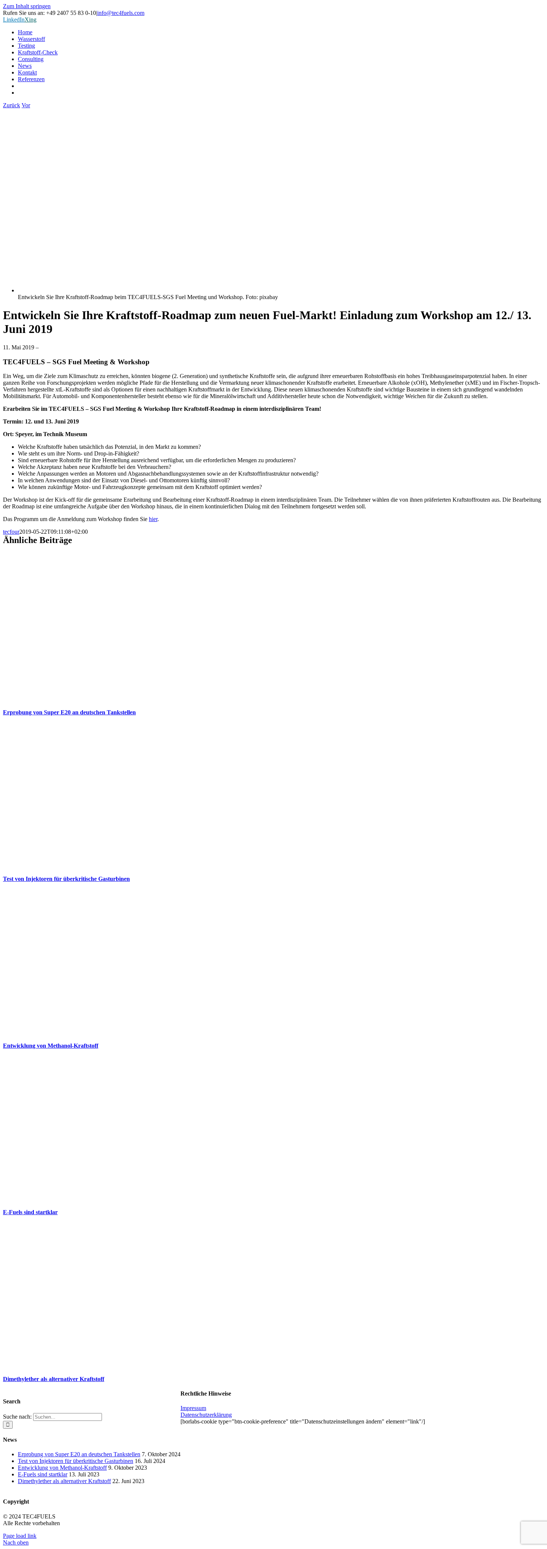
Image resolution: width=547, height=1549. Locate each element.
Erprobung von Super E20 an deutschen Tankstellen (69, 712)
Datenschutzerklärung (206, 1415)
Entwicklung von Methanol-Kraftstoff (50, 1045)
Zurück (11, 105)
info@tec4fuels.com (120, 13)
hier (153, 519)
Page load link (19, 1536)
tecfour (11, 531)
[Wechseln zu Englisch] (281, 92)
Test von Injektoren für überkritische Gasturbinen (66, 879)
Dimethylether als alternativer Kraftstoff (53, 1379)
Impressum (193, 1408)
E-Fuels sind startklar (30, 1212)
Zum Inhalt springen (27, 6)
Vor (26, 105)
